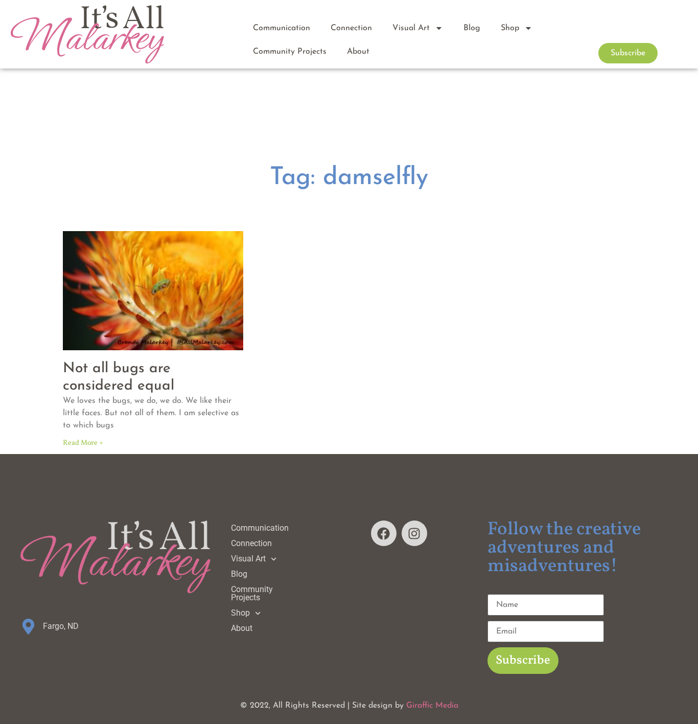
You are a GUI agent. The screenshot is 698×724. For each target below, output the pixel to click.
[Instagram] (414, 533)
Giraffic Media (432, 706)
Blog (471, 28)
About (358, 52)
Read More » (83, 443)
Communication (281, 28)
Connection (351, 28)
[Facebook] (384, 533)
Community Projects (290, 52)
